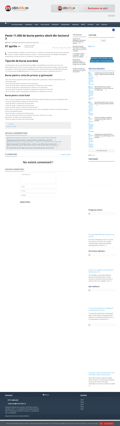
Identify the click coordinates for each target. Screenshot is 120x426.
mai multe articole (102, 150)
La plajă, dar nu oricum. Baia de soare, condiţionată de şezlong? (104, 73)
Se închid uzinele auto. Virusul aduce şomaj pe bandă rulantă (103, 102)
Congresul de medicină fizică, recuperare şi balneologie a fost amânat (104, 135)
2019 (82, 400)
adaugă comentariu (66, 154)
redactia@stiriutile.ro (17, 403)
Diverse (9, 126)
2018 (82, 402)
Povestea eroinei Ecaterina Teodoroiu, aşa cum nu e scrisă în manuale (79, 48)
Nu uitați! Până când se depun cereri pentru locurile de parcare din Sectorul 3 (30, 148)
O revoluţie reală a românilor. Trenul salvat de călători (78, 55)
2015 (82, 409)
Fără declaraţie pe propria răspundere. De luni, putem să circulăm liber (103, 88)
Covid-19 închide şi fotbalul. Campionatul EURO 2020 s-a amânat (103, 119)
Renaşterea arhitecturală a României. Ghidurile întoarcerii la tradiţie (79, 62)
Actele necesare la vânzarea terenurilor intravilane (79, 70)
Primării (14, 126)
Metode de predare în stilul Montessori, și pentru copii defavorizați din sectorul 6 (32, 144)
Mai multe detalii (109, 423)
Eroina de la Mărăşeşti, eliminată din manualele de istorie (79, 41)
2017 (82, 404)
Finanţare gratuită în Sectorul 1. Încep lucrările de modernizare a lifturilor (29, 140)
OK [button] (101, 423)
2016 (82, 407)
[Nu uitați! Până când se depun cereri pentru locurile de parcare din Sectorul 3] (38, 145)
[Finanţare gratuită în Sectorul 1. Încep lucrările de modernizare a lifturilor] (38, 138)
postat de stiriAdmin (29, 45)
